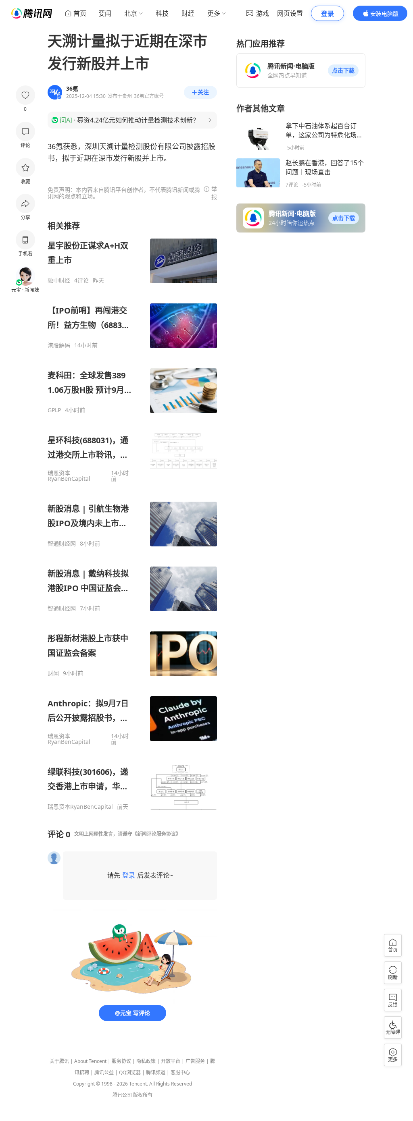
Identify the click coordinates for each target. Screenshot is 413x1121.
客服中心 (180, 1072)
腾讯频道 (155, 1072)
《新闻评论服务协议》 (156, 833)
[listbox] (132, 515)
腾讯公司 (122, 1095)
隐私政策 (146, 1061)
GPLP (54, 410)
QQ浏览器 (130, 1072)
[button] (343, 70)
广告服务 (195, 1061)
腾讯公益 (104, 1072)
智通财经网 (62, 543)
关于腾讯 (59, 1061)
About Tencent (90, 1061)
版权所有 (142, 1095)
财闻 (53, 673)
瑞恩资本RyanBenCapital (69, 476)
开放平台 (170, 1061)
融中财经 (59, 280)
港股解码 (59, 345)
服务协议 (121, 1061)
